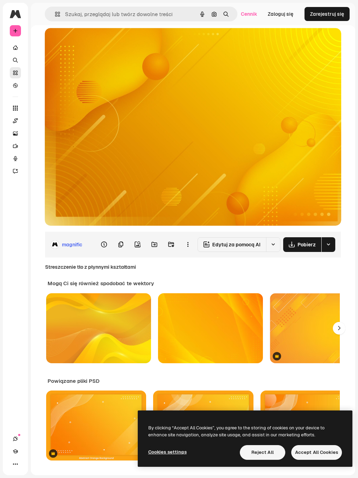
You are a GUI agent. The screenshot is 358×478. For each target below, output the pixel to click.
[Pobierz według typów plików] (328, 244)
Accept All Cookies (316, 452)
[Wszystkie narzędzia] (15, 108)
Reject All (262, 452)
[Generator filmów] (15, 146)
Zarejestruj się (327, 14)
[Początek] (15, 47)
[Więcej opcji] (188, 245)
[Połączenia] (15, 438)
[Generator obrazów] (15, 133)
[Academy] (15, 451)
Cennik (249, 14)
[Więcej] (15, 464)
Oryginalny (93, 41)
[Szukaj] (15, 60)
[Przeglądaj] (15, 85)
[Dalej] (339, 328)
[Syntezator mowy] (15, 158)
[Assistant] (15, 171)
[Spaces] (15, 120)
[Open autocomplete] (54, 14)
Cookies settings (167, 452)
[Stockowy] (15, 72)
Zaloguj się (280, 14)
